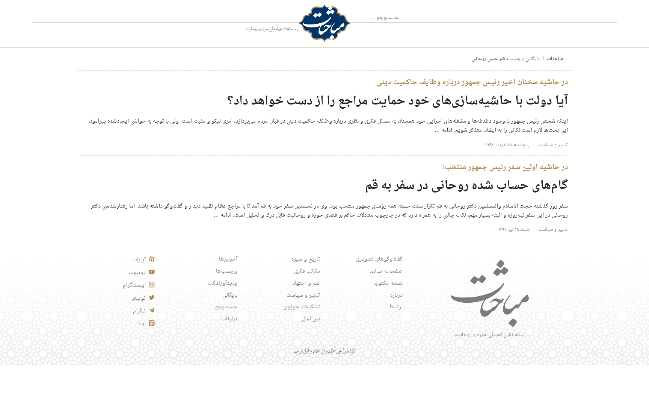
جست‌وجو (226, 307)
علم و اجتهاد (306, 283)
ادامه (443, 130)
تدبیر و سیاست (553, 145)
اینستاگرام (134, 286)
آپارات (139, 260)
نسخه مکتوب (388, 283)
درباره (396, 295)
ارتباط (396, 307)
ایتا (142, 324)
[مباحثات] (324, 23)
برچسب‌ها (226, 271)
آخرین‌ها (228, 259)
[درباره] (272, 28)
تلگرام (139, 311)
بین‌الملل (311, 319)
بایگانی (229, 295)
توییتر (139, 298)
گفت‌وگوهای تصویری (379, 259)
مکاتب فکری (307, 271)
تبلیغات (229, 319)
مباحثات (555, 59)
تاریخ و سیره (305, 259)
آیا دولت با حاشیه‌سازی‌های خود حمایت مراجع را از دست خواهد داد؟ (397, 101)
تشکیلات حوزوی (302, 307)
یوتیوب (137, 273)
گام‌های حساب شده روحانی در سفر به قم (466, 186)
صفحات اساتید (386, 271)
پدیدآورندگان (222, 283)
